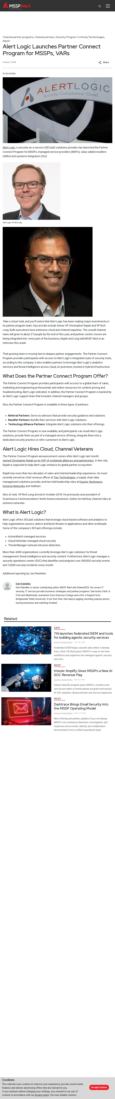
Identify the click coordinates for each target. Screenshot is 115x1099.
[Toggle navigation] (107, 6)
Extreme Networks (14, 486)
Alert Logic (9, 147)
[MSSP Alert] (17, 5)
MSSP (6, 41)
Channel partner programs (18, 37)
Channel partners (44, 37)
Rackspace (95, 481)
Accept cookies (99, 1087)
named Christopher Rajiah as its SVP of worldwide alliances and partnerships (48, 460)
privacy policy (42, 1095)
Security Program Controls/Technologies (80, 37)
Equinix (84, 481)
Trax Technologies (64, 477)
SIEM (57, 627)
